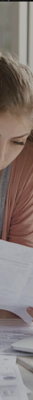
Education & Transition (20, 0)
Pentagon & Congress (24, 0)
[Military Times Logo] (7, 0)
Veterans (30, 0)
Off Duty (28, 0)
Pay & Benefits (13, 0)
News (10, 0)
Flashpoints (16, 0)
